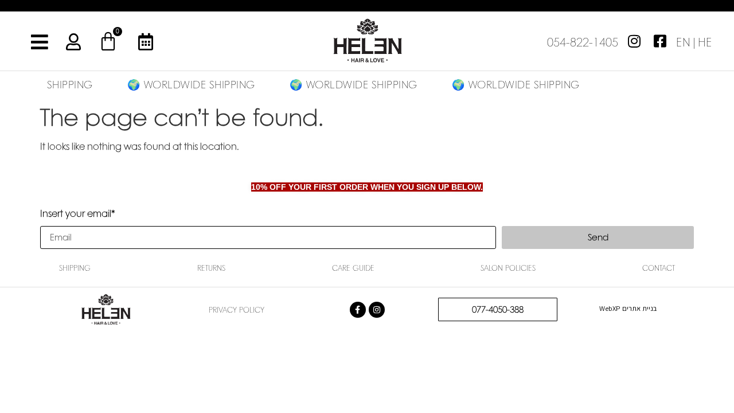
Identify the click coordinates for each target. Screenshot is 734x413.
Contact (658, 268)
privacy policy (236, 310)
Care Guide (353, 268)
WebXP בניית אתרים (628, 308)
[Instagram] (634, 40)
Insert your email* (77, 214)
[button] (694, 40)
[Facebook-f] (358, 310)
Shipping (75, 268)
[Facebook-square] (660, 40)
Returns (211, 268)
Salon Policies (508, 268)
